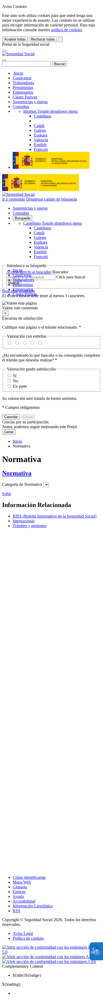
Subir (6, 493)
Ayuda (18, 896)
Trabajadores (23, 82)
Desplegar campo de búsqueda (51, 199)
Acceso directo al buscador (28, 272)
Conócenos (22, 78)
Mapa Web (22, 882)
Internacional (23, 521)
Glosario (20, 887)
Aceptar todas (15, 39)
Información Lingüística (33, 906)
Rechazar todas (43, 39)
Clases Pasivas (25, 97)
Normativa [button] (16, 473)
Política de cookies (28, 938)
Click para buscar (70, 277)
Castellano (52, 223)
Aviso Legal (23, 933)
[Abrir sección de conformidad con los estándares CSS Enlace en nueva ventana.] (49, 961)
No (15, 381)
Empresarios (23, 92)
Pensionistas (23, 87)
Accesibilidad (24, 901)
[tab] (51, 473)
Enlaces (19, 891)
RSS (16, 910)
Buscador (60, 272)
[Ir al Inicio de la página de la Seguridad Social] (18, 54)
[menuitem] (57, 993)
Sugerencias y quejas (30, 101)
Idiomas (50, 111)
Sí (14, 375)
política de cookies (66, 30)
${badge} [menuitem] (27, 975)
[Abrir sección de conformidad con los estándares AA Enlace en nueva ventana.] (47, 956)
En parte (20, 386)
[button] (51, 305)
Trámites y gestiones (29, 525)
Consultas (21, 106)
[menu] (46, 484)
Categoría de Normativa (22, 484)
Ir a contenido (13, 199)
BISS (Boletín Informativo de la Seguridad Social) (54, 516)
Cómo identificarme (29, 877)
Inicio (18, 73)
